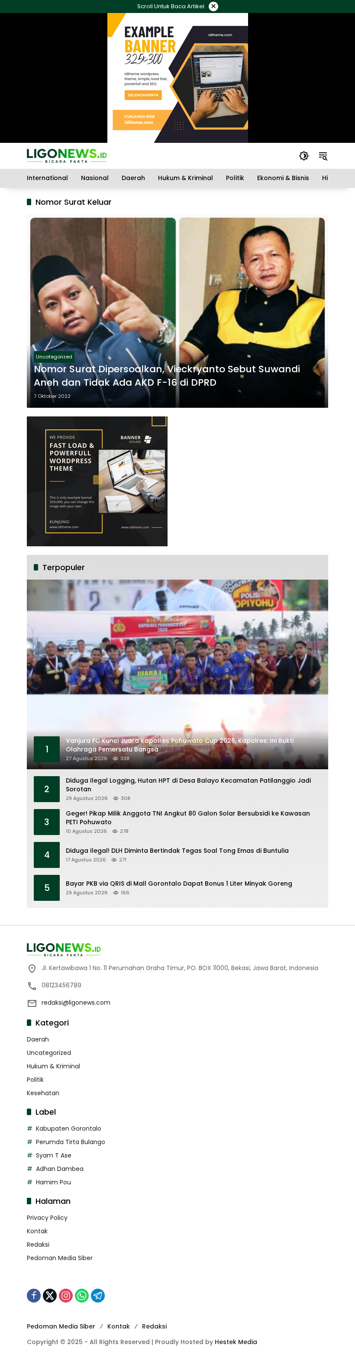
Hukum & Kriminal (53, 1066)
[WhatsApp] (82, 1296)
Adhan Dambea (60, 1168)
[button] (304, 156)
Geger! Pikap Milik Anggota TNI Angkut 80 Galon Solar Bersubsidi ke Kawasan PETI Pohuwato (188, 817)
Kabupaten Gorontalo (68, 1128)
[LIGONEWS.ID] (67, 155)
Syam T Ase (53, 1155)
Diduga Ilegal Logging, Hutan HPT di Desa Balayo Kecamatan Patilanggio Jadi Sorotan (188, 785)
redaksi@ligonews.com (76, 1002)
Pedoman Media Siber (60, 1258)
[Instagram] (66, 1296)
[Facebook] (34, 1296)
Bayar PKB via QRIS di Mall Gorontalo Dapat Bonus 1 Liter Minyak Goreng (179, 884)
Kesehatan (43, 1093)
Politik (35, 1079)
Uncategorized (54, 356)
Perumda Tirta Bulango (70, 1142)
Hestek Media (236, 1342)
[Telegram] (98, 1296)
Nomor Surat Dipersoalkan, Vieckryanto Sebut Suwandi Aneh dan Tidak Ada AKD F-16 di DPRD (167, 376)
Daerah (38, 1039)
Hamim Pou (53, 1182)
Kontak (37, 1231)
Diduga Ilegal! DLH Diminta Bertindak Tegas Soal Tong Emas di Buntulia (177, 851)
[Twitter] (50, 1296)
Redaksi (38, 1244)
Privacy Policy (47, 1217)
